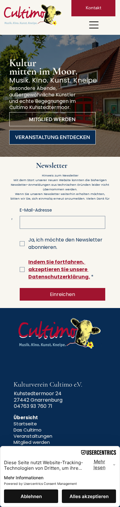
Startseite (25, 423)
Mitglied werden (32, 442)
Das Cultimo (28, 430)
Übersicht (26, 417)
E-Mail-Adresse (36, 210)
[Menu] (94, 25)
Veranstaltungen (33, 436)
